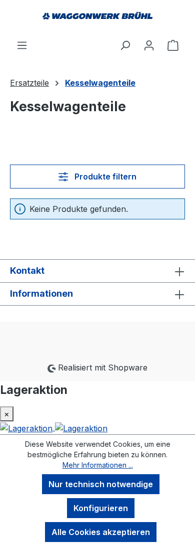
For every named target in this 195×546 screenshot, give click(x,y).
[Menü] (22, 45)
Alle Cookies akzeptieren (101, 532)
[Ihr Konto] (149, 45)
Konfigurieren (101, 508)
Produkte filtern (104, 177)
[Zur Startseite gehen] (97, 19)
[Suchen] (125, 45)
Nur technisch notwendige (100, 484)
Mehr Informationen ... (97, 465)
